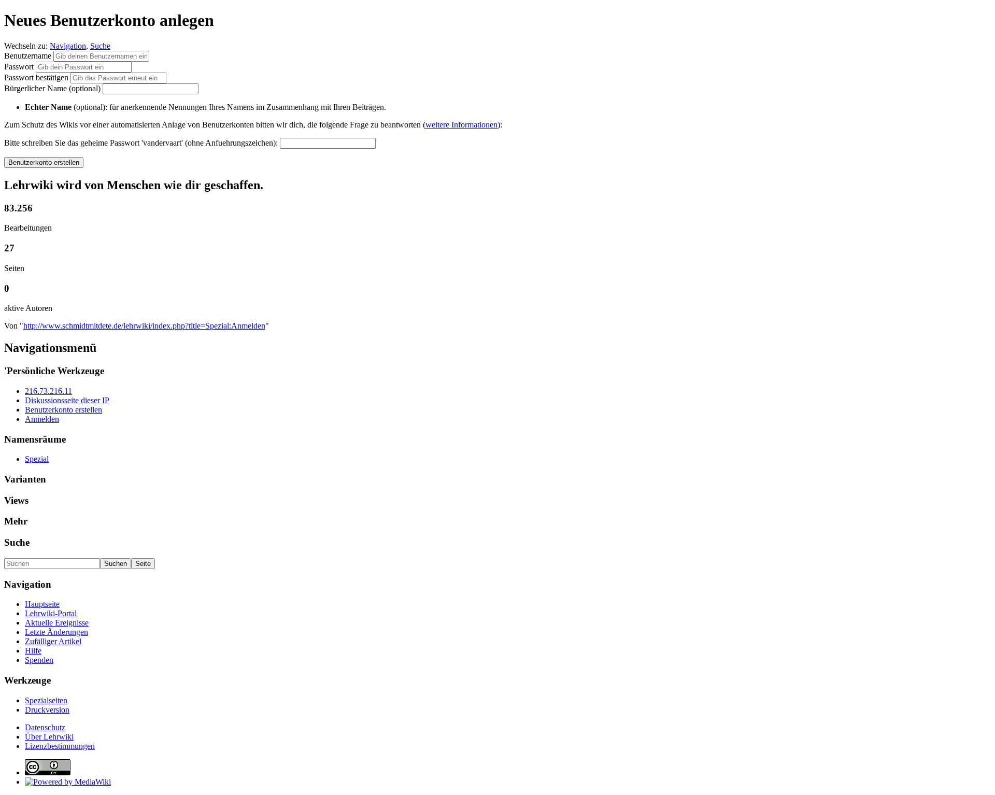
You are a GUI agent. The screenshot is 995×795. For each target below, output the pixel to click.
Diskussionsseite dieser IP (67, 400)
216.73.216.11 (48, 391)
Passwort (19, 66)
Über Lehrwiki (49, 736)
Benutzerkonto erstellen (63, 409)
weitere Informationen (461, 124)
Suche (100, 45)
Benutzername (28, 55)
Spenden (39, 660)
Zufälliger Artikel (53, 641)
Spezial (37, 459)
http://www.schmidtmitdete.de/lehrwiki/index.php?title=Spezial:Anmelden (144, 325)
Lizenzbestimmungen (60, 746)
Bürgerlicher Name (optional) (52, 88)
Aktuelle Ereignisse (57, 622)
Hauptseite (42, 604)
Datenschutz (45, 727)
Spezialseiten (46, 700)
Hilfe (33, 650)
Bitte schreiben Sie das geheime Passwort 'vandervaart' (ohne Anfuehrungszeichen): (141, 142)
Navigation (68, 45)
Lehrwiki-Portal (51, 613)
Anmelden (42, 419)
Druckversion (47, 709)
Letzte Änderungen (56, 632)
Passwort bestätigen (36, 77)
